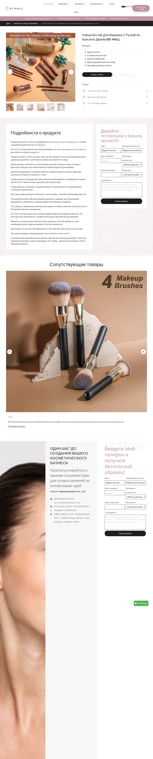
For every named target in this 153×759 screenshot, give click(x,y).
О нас (112, 4)
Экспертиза (95, 4)
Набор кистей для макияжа (68, 18)
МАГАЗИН (48, 4)
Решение (62, 4)
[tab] (36, 132)
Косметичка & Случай (119, 18)
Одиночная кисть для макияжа (37, 18)
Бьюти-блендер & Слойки (95, 18)
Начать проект (121, 201)
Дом (8, 23)
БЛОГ (76, 12)
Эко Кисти (80, 4)
